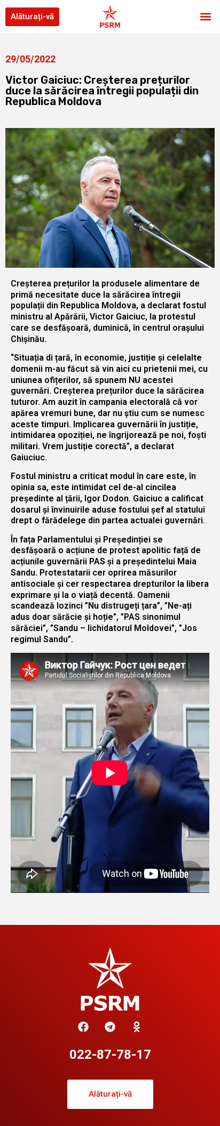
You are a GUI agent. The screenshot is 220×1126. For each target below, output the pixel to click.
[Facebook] (83, 1026)
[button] (206, 17)
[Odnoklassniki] (136, 1026)
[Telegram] (110, 1026)
